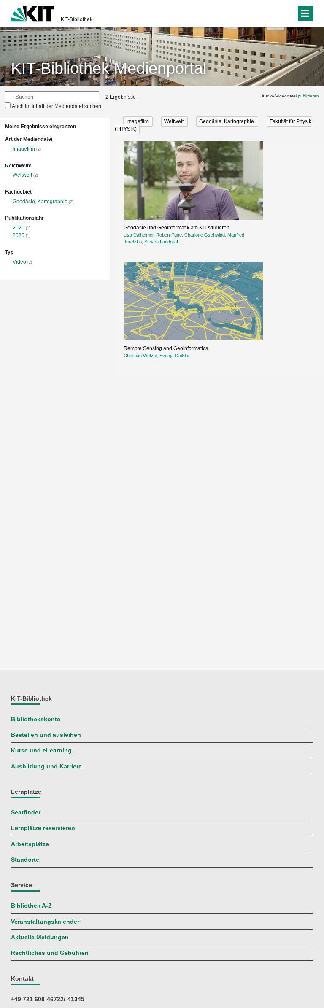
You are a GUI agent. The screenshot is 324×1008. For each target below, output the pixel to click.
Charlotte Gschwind (204, 234)
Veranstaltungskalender (45, 922)
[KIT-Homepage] (32, 13)
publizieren (308, 96)
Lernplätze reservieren (43, 828)
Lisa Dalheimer (139, 234)
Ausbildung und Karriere (46, 766)
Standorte (25, 860)
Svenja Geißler (174, 355)
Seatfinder (25, 812)
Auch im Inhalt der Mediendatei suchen (56, 106)
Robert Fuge (169, 234)
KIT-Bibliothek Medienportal (108, 68)
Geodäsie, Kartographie (40, 202)
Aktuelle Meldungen (40, 937)
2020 (18, 235)
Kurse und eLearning (41, 750)
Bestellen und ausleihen (46, 735)
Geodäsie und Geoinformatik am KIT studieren (177, 228)
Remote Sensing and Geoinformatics (166, 348)
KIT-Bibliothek (76, 19)
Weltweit (22, 175)
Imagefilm (24, 149)
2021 (18, 228)
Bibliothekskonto (36, 719)
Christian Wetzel (140, 355)
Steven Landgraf (161, 241)
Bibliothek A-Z (31, 906)
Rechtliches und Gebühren (50, 953)
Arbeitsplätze (30, 844)
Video (19, 262)
